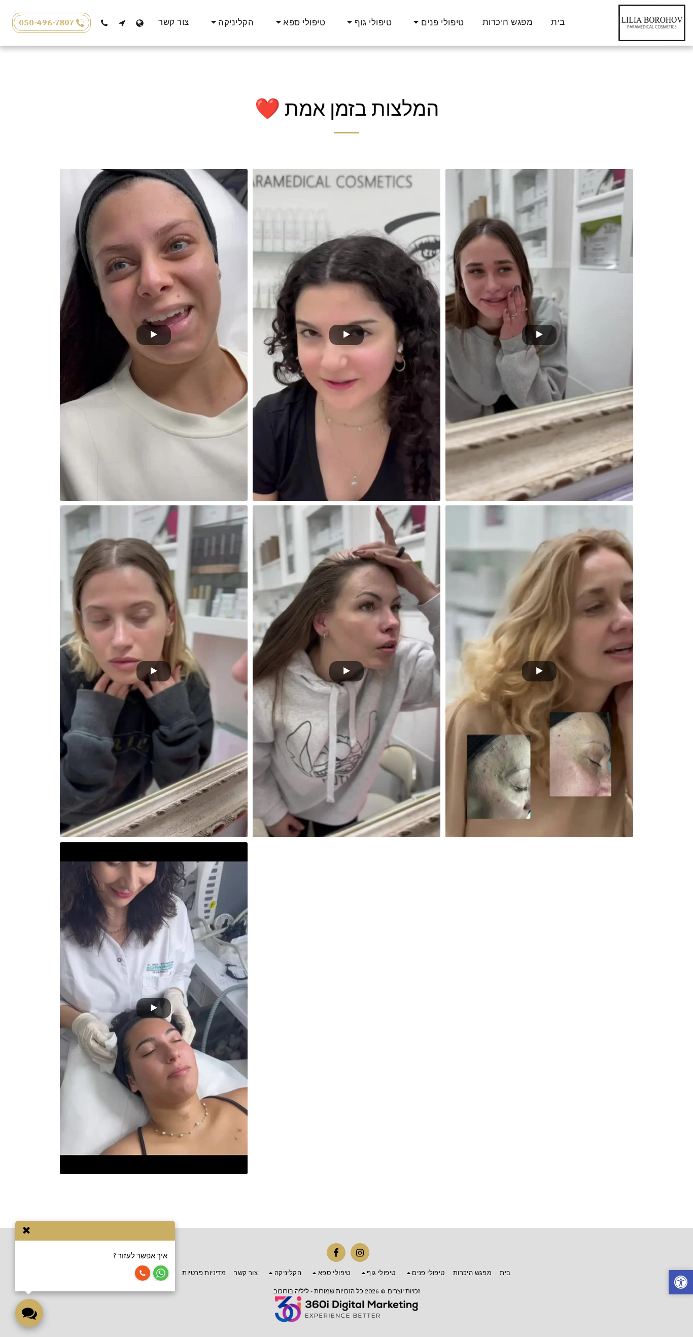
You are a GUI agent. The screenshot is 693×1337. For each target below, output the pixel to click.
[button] (437, 22)
